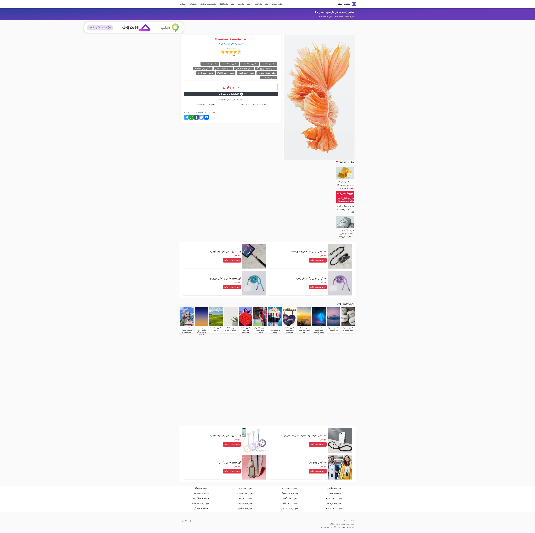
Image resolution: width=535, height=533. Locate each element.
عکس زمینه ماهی (210, 64)
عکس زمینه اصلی (230, 64)
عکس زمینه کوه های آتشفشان (333, 329)
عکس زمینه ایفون (246, 73)
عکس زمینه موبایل (202, 68)
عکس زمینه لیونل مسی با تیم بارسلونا (260, 330)
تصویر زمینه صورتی (245, 503)
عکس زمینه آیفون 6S (266, 68)
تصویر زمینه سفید (245, 498)
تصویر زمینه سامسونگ (290, 493)
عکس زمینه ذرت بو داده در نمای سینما (275, 330)
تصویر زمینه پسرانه (334, 503)
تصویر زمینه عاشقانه (334, 508)
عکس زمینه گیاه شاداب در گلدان (230, 329)
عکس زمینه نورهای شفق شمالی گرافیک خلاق (319, 331)
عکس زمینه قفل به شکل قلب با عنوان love (289, 330)
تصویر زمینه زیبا (334, 493)
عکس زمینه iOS (269, 77)
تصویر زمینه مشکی (245, 493)
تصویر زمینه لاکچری (201, 498)
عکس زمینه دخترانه (208, 4)
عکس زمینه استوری (267, 73)
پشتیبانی (193, 4)
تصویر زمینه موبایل (289, 503)
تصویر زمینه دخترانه (334, 498)
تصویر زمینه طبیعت (201, 493)
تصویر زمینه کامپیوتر (289, 508)
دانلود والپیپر (231, 87)
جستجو (183, 4)
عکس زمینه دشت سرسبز (216, 329)
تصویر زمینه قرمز (245, 488)
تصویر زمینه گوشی (334, 488)
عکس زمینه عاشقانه (226, 4)
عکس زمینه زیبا (244, 4)
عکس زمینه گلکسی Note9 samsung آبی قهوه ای (201, 331)
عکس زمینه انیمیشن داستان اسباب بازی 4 (187, 330)
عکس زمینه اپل (269, 64)
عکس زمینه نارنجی (244, 68)
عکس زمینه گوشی (261, 4)
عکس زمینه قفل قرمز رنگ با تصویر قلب (245, 330)
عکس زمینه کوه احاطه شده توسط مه (304, 330)
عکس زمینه (344, 4)
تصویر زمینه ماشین (245, 508)
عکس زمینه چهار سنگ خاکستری (348, 329)
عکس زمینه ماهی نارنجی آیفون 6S (334, 12)
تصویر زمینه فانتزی (289, 488)
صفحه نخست (277, 4)
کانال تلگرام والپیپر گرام (229, 94)
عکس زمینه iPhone (225, 73)
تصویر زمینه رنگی (201, 508)
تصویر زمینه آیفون (290, 498)
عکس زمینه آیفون (249, 64)
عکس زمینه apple (205, 73)
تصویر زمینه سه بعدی (200, 503)
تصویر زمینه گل (200, 488)
